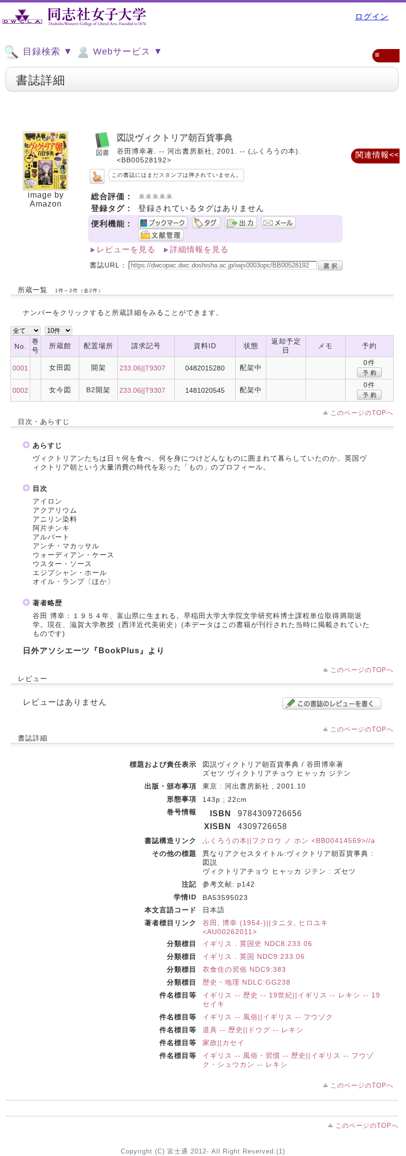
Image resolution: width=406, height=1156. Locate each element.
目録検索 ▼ (46, 51)
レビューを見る (126, 249)
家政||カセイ (224, 1043)
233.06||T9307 (142, 368)
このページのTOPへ (362, 413)
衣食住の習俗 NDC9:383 (244, 969)
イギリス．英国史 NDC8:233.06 (257, 943)
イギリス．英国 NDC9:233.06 (254, 956)
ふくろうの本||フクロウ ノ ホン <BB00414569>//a (289, 840)
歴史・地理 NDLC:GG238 (247, 982)
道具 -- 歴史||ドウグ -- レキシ (253, 1030)
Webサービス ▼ (126, 51)
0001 (20, 368)
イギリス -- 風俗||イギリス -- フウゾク (268, 1017)
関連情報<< (377, 155)
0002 (20, 390)
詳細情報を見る (199, 249)
